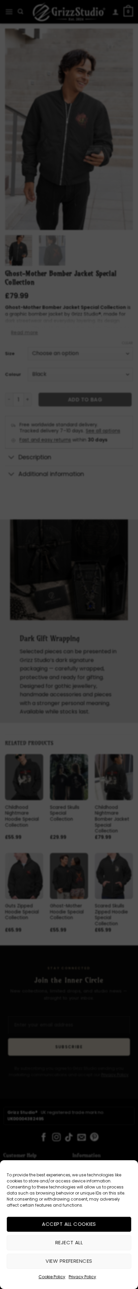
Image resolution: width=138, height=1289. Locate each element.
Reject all (69, 1242)
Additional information (51, 474)
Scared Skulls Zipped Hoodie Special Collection (111, 915)
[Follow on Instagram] (56, 1137)
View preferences (69, 1260)
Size (9, 353)
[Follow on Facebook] (44, 1137)
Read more (24, 332)
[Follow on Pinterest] (94, 1137)
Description (34, 457)
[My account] (115, 11)
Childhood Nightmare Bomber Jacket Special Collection (112, 819)
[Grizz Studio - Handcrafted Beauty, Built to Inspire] (69, 11)
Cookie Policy (52, 1277)
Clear (127, 343)
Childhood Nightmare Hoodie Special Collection (22, 816)
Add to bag (85, 399)
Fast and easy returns (45, 439)
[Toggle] (11, 458)
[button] (9, 11)
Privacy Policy (82, 1277)
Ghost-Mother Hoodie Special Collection (67, 912)
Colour (13, 374)
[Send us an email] (81, 1137)
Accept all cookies (69, 1223)
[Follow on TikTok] (69, 1137)
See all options (103, 430)
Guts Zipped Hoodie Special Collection (22, 912)
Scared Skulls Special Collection (64, 813)
